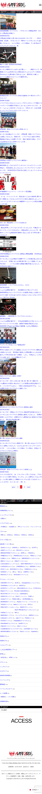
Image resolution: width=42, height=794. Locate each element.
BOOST (21, 585)
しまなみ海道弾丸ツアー (7, 649)
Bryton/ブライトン (6, 591)
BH (14, 572)
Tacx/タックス (24, 631)
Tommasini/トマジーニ (20, 574)
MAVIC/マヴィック (25, 607)
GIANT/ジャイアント (6, 550)
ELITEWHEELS (27, 599)
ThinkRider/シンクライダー (8, 585)
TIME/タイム (15, 558)
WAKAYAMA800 (5, 675)
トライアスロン (5, 523)
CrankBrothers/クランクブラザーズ (11, 629)
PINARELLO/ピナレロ (20, 555)
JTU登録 (3, 526)
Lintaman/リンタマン (7, 618)
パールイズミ (33, 602)
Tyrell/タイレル (5, 547)
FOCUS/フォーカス (21, 550)
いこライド (3, 666)
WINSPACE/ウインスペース (30, 558)
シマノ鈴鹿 (11, 697)
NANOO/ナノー (5, 572)
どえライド (3, 671)
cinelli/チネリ (22, 623)
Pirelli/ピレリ (28, 618)
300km (16, 535)
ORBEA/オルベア (6, 555)
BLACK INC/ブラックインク (9, 593)
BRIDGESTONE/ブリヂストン (9, 553)
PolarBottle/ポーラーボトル (21, 620)
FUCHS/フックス (6, 620)
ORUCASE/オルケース (23, 588)
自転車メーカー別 (5, 544)
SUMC (30, 596)
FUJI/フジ (3, 569)
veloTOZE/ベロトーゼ (30, 629)
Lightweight (23, 593)
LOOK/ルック (4, 558)
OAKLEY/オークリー (6, 596)
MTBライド (12, 657)
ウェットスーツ (35, 526)
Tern (19, 572)
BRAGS (2, 506)
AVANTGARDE (13, 5)
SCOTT (34, 547)
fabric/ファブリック (19, 604)
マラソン (3, 662)
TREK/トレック (34, 555)
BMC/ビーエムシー (6, 561)
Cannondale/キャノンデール (9, 564)
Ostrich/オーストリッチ (7, 626)
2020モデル (3, 640)
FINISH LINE (15, 599)
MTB (1, 654)
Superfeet (34, 631)
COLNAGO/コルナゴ (6, 566)
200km (9, 535)
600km (30, 535)
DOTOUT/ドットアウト (7, 588)
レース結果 (3, 693)
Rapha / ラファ (21, 602)
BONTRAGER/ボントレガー (9, 631)
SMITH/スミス (33, 615)
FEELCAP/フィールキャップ (9, 607)
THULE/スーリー (5, 604)
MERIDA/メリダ (34, 566)
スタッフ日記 (4, 539)
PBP (2, 535)
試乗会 (3, 518)
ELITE (17, 583)
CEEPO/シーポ (27, 572)
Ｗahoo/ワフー (5, 599)
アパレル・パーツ (5, 579)
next (28, 487)
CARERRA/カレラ (21, 566)
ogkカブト (19, 618)
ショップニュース (5, 515)
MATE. (23, 553)
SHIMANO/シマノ (5, 510)
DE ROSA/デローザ (15, 569)
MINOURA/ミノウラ (6, 615)
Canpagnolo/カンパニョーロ (30, 583)
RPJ (16, 612)
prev (13, 487)
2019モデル (3, 636)
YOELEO (30, 553)
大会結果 (11, 526)
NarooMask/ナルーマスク (8, 623)
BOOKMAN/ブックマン (7, 602)
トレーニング (4, 680)
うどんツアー (4, 645)
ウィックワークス (20, 615)
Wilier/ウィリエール (20, 561)
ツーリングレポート (6, 689)
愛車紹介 (3, 684)
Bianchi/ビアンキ (5, 574)
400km (23, 535)
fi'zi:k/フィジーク (20, 596)
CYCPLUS (36, 588)
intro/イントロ (21, 626)
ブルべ (2, 531)
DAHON (14, 547)
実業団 (3, 697)
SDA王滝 (3, 657)
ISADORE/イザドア (6, 583)
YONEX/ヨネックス (29, 569)
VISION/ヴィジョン (6, 612)
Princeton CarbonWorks (21, 591)
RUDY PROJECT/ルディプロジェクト (26, 610)
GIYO (29, 604)
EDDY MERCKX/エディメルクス (30, 564)
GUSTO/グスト (24, 547)
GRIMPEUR (3, 701)
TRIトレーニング (22, 526)
